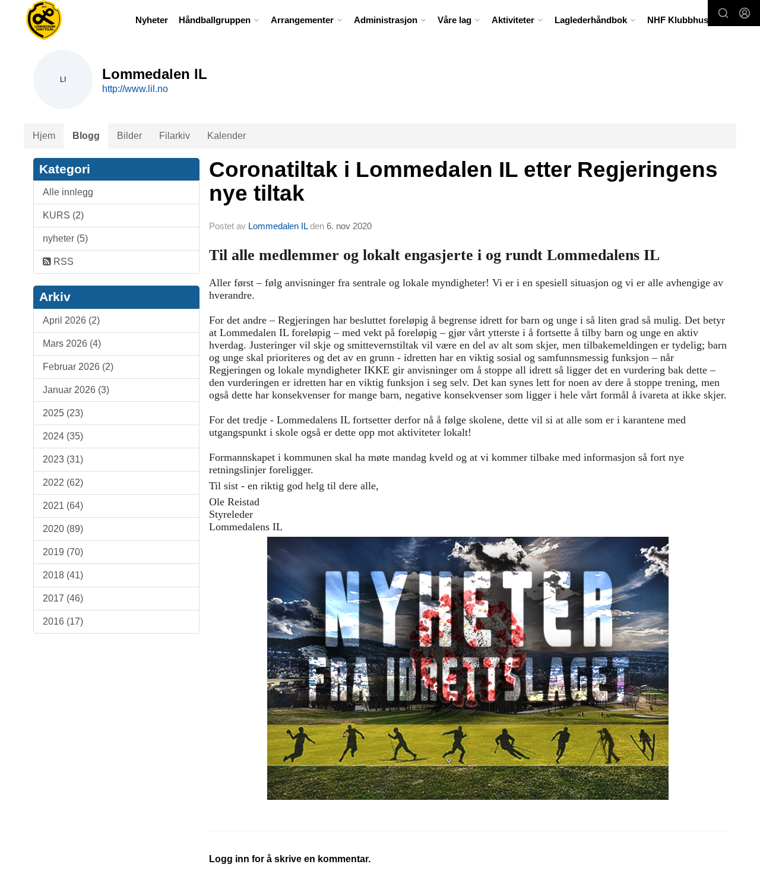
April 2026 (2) (71, 320)
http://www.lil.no (135, 89)
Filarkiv (174, 136)
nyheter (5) (65, 238)
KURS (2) (63, 215)
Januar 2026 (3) (76, 390)
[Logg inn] (744, 13)
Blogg (86, 136)
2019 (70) (63, 552)
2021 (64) (63, 506)
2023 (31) (63, 459)
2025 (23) (63, 413)
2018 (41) (63, 575)
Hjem (44, 136)
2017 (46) (63, 598)
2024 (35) (63, 436)
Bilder (129, 136)
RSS (62, 262)
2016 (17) (63, 621)
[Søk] (723, 13)
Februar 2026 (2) (78, 367)
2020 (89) (63, 529)
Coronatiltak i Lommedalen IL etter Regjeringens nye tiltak (463, 181)
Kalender (226, 136)
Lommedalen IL (278, 226)
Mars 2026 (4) (72, 343)
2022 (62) (63, 482)
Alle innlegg (68, 192)
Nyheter (151, 20)
